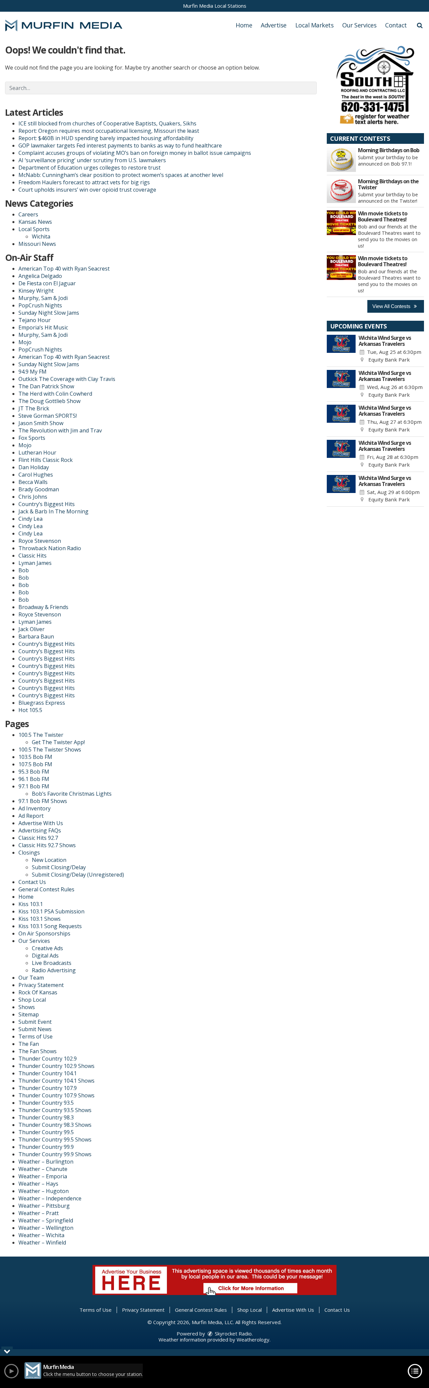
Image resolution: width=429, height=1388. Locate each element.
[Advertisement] (375, 84)
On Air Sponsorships (44, 933)
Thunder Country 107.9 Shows (56, 1095)
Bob (23, 570)
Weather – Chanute (42, 1169)
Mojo (25, 342)
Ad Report (31, 815)
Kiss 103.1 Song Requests (50, 926)
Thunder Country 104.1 (47, 1073)
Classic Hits (32, 555)
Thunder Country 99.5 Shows (54, 1139)
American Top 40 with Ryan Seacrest (64, 268)
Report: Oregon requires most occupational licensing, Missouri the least (108, 130)
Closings (29, 852)
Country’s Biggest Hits (46, 504)
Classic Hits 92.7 (38, 837)
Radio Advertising (54, 970)
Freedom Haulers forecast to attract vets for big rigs (84, 182)
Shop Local (32, 999)
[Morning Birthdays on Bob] (341, 159)
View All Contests (392, 306)
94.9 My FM (32, 371)
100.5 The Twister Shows (49, 749)
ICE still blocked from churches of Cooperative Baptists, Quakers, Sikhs (107, 123)
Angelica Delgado (40, 276)
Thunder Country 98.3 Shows (54, 1124)
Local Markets (314, 25)
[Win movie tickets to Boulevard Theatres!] (341, 222)
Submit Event (35, 1021)
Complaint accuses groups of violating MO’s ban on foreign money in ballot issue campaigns (134, 153)
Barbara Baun (36, 636)
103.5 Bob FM (35, 757)
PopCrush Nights (40, 305)
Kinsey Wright (36, 290)
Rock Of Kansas (37, 992)
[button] (420, 25)
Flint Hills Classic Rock (45, 460)
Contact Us (32, 882)
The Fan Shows (37, 1051)
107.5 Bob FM (35, 764)
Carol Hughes (35, 474)
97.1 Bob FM (33, 786)
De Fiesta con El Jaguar (47, 283)
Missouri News (37, 243)
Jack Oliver (31, 629)
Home (244, 25)
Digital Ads (45, 955)
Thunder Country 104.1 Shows (56, 1080)
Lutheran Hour (37, 452)
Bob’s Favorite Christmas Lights (72, 793)
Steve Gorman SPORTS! (47, 415)
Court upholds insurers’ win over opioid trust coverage (87, 189)
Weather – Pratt (38, 1213)
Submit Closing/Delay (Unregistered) (78, 874)
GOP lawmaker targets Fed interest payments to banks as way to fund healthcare (120, 145)
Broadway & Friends (43, 607)
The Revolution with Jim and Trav (60, 430)
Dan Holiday (33, 467)
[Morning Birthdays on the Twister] (341, 190)
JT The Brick (33, 408)
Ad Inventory (34, 808)
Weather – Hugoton (43, 1191)
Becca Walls (33, 482)
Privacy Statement (41, 985)
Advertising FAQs (39, 830)
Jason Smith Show (40, 423)
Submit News (35, 1029)
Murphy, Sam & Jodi (43, 298)
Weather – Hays (38, 1183)
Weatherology (253, 1339)
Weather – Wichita (41, 1235)
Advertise (274, 25)
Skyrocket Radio (232, 1333)
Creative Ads (47, 948)
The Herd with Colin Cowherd (55, 393)
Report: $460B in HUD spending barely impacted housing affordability (105, 138)
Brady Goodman (38, 489)
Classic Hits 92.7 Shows (47, 845)
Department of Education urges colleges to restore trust (89, 167)
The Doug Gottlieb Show (49, 401)
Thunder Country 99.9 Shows (54, 1154)
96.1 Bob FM (33, 779)
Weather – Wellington (45, 1227)
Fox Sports (31, 437)
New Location (49, 860)
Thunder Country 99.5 (46, 1132)
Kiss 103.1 (30, 904)
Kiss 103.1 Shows (39, 918)
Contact (396, 25)
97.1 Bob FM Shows (42, 801)
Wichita (41, 236)
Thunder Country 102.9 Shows (56, 1066)
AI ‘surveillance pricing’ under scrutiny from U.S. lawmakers (92, 160)
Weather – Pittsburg (44, 1205)
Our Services (359, 25)
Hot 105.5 (30, 710)
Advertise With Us (40, 823)
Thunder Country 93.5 (46, 1102)
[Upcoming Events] (341, 349)
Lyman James (35, 563)
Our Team (31, 977)
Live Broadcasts (51, 963)
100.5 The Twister (40, 734)
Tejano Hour (34, 320)
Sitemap (28, 1014)
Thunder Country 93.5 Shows (54, 1110)
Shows (26, 1007)
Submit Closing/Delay (59, 867)
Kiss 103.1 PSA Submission (51, 911)
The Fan (28, 1044)
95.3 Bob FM (33, 771)
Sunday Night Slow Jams (48, 312)
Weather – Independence (49, 1198)
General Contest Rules (46, 889)
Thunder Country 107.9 (47, 1088)
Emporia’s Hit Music (43, 327)
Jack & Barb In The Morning (53, 511)
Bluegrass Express (41, 702)
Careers (28, 214)
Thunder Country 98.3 (46, 1117)
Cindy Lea (30, 518)
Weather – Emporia (42, 1176)
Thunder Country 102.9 (47, 1058)
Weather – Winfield (42, 1242)
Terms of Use (35, 1036)
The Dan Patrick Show (46, 386)
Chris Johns (32, 496)
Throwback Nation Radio (49, 548)
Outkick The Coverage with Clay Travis (66, 379)
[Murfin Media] (68, 24)
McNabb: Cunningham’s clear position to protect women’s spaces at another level (120, 175)
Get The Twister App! (58, 742)
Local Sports (34, 229)
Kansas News (35, 221)
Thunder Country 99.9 (46, 1147)
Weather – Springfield (45, 1220)
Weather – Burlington (45, 1161)
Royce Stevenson (39, 540)
